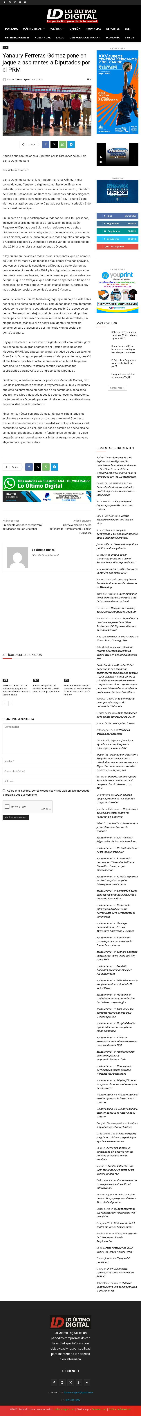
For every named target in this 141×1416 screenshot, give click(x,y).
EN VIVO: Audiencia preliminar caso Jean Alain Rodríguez (114, 969)
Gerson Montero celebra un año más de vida (115, 519)
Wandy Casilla (105, 1094)
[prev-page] (5, 703)
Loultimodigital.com (63, 1409)
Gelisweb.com (99, 1409)
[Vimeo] (20, 3)
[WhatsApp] (62, 144)
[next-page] (10, 703)
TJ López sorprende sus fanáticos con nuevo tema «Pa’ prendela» (116, 1212)
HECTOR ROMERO (106, 636)
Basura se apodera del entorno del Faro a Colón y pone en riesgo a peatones (46, 688)
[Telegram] (71, 144)
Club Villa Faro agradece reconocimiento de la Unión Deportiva (115, 1012)
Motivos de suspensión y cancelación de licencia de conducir (117, 827)
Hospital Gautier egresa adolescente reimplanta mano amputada (116, 1026)
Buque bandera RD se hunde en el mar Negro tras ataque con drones (123, 349)
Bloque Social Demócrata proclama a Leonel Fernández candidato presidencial (116, 558)
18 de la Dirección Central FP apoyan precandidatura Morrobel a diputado (116, 1198)
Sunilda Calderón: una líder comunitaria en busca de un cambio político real (115, 1169)
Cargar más (116, 387)
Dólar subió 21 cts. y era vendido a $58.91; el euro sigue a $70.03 (124, 335)
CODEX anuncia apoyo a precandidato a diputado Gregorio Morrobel (116, 798)
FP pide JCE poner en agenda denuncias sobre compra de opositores (117, 1084)
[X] (15, 3)
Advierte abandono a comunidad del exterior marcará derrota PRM (117, 1041)
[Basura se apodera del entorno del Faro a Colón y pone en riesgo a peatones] (47, 672)
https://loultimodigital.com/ (45, 555)
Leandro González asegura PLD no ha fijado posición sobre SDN (117, 955)
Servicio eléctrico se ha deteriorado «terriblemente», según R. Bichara (70, 528)
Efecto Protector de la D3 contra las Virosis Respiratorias (117, 1237)
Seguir (132, 223)
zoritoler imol (104, 837)
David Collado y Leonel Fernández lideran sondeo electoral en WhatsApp (117, 583)
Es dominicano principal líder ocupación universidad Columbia (115, 702)
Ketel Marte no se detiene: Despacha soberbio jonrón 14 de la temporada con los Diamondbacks (116, 472)
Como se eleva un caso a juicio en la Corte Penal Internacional (117, 1184)
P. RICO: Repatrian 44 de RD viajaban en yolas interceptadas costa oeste (117, 880)
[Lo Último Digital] (5, 79)
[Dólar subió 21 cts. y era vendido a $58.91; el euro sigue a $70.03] (103, 335)
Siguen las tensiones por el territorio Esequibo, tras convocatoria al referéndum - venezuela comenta (117, 758)
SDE (5, 47)
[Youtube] (25, 3)
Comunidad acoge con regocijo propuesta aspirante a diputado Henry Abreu (117, 894)
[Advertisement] (47, 612)
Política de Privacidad (120, 1409)
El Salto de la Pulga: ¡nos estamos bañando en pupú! (123, 363)
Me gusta (130, 215)
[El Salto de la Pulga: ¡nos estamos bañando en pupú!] (103, 363)
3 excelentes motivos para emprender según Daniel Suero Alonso (114, 941)
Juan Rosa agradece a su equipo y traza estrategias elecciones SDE (115, 744)
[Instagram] (10, 3)
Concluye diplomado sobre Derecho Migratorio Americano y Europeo (115, 927)
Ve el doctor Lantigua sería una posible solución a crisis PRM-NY (117, 1286)
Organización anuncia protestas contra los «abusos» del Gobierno (117, 812)
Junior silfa (103, 544)
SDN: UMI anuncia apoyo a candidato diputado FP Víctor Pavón (117, 984)
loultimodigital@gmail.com (78, 1392)
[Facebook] (5, 3)
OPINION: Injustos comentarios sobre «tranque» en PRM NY (115, 1272)
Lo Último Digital (21, 79)
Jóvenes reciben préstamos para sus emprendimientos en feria (115, 1055)
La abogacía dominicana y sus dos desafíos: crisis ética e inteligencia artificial (117, 533)
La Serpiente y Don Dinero (119, 723)
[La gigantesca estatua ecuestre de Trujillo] (103, 377)
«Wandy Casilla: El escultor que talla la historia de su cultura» (117, 1098)
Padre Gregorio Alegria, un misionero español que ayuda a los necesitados (116, 1137)
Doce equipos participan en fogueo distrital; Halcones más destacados (114, 1069)
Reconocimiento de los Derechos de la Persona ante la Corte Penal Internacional (117, 597)
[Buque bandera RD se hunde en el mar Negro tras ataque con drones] (103, 349)
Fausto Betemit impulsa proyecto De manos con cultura (115, 505)
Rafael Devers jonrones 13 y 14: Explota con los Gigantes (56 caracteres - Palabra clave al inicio (116, 461)
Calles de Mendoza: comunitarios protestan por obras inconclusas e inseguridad (116, 490)
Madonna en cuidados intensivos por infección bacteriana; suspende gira (115, 998)
